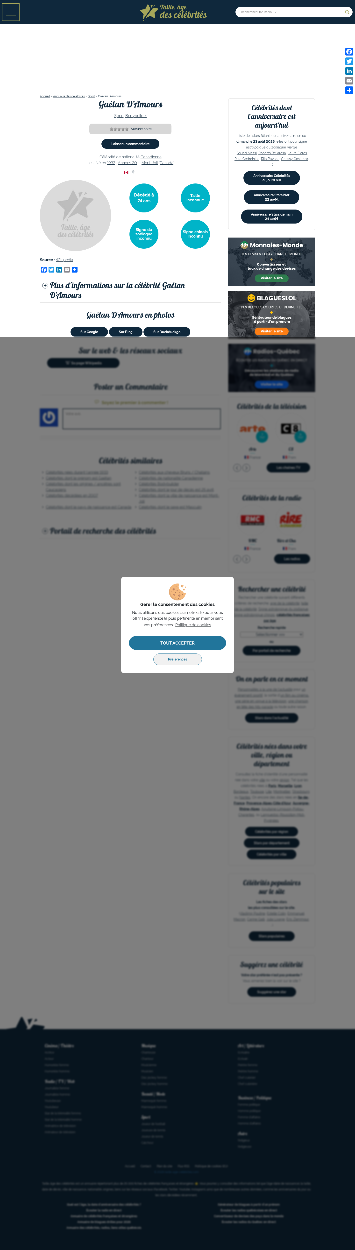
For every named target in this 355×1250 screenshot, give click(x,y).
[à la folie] (123, 129)
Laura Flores (297, 153)
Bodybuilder (136, 115)
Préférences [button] (177, 659)
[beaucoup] (119, 129)
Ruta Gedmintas (246, 159)
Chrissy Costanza (294, 159)
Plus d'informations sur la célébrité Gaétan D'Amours (117, 290)
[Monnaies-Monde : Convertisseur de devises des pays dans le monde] (271, 262)
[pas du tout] (111, 129)
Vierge (292, 147)
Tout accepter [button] (177, 643)
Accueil (45, 96)
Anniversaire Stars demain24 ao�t (271, 216)
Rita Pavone (270, 159)
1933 (111, 163)
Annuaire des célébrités (69, 96)
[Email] (349, 80)
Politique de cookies (193, 625)
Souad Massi (247, 153)
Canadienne (151, 157)
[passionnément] (127, 129)
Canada (166, 163)
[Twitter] (349, 61)
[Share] (349, 90)
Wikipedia (64, 260)
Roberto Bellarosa (272, 153)
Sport (91, 96)
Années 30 (127, 163)
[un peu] (115, 129)
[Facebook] (349, 51)
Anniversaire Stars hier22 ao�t (271, 197)
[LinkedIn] (349, 71)
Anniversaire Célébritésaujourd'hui (271, 178)
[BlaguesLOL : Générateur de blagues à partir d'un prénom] (271, 315)
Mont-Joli (150, 163)
